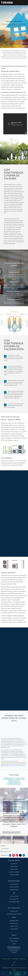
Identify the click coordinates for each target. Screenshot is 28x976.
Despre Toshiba (20, 778)
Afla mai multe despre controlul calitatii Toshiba (14, 765)
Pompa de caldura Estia (15, 27)
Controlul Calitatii (14, 781)
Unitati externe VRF (14, 899)
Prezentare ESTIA (14, 911)
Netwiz (15, 964)
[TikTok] (20, 855)
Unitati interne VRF (14, 896)
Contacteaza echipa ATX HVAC (11, 832)
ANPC (14, 962)
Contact (14, 943)
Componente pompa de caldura (14, 914)
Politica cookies (22, 958)
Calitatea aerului (14, 926)
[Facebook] (10, 855)
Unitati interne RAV (14, 884)
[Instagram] (17, 855)
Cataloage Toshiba (14, 920)
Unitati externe (14, 866)
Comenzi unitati (14, 869)
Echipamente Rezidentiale (14, 783)
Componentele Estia (9, 778)
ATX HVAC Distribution (14, 938)
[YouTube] (13, 855)
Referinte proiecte (14, 923)
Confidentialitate (14, 958)
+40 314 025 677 (5, 848)
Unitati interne (14, 863)
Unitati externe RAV (14, 887)
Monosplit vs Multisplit (14, 872)
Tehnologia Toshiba (14, 874)
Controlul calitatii (14, 929)
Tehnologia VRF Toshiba (14, 902)
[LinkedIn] (23, 855)
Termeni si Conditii (6, 958)
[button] (4, 2)
